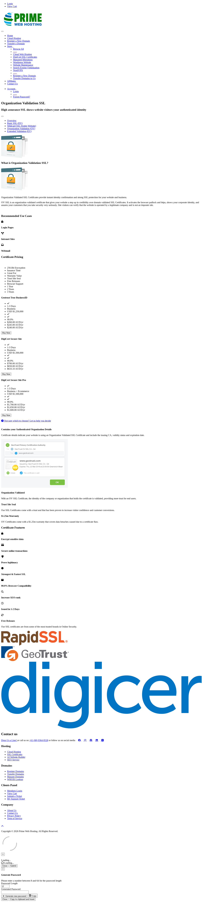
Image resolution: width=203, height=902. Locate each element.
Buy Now (6, 333)
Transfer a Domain (16, 43)
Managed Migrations (23, 59)
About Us (11, 810)
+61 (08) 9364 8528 (38, 740)
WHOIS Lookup (15, 779)
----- (15, 51)
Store (10, 46)
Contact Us (12, 83)
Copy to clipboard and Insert (22, 899)
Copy (33, 896)
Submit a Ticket (14, 796)
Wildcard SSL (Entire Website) (21, 126)
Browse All (18, 49)
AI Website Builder (16, 757)
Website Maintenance (23, 65)
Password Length (9, 883)
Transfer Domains (15, 774)
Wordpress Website (22, 62)
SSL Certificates (14, 754)
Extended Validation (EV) (19, 131)
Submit (13, 866)
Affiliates (11, 81)
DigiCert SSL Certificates (25, 57)
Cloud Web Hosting (22, 54)
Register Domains (15, 771)
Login (10, 3)
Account (11, 88)
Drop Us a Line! (9, 740)
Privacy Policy (14, 816)
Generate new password (15, 896)
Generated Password (11, 889)
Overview (11, 120)
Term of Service (14, 818)
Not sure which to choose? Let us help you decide (27, 421)
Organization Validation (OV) (21, 128)
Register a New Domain (18, 41)
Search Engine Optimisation (26, 67)
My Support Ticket (16, 799)
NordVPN (18, 70)
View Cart (12, 6)
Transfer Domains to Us (24, 78)
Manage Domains (15, 776)
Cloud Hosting (14, 38)
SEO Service (13, 759)
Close (4, 866)
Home (10, 35)
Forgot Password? (21, 97)
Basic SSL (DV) (15, 123)
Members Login (14, 791)
